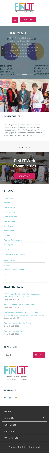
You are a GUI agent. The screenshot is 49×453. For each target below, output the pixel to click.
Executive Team (10, 221)
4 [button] (30, 147)
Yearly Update (9, 231)
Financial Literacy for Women (14, 331)
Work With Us (9, 260)
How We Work (9, 207)
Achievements (9, 212)
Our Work (8, 249)
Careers (7, 235)
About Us (7, 203)
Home (7, 411)
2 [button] (23, 147)
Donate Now (27, 19)
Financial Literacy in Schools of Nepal (17, 323)
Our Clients (8, 226)
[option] (24, 110)
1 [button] (19, 147)
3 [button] (26, 147)
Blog (5, 274)
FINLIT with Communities (15, 254)
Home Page (8, 198)
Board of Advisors (10, 217)
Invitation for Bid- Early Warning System (19, 304)
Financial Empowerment (20, 34)
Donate (7, 265)
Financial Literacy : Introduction (15, 269)
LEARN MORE (18, 65)
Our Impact (8, 245)
